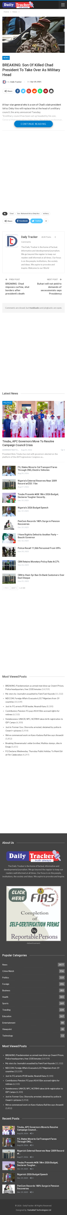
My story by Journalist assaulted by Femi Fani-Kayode (30, 694)
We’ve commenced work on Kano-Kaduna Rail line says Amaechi (34, 735)
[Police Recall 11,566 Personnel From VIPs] (9, 552)
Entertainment (8, 1022)
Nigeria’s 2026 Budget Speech (33, 507)
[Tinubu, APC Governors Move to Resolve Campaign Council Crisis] (33, 419)
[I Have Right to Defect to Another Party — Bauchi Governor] (9, 538)
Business (6, 990)
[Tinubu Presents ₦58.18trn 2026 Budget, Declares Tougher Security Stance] (9, 498)
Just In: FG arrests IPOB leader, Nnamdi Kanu (25, 706)
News (6, 58)
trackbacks (34, 308)
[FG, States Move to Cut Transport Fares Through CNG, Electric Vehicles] (9, 471)
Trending (6, 1010)
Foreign (5, 984)
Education (6, 1016)
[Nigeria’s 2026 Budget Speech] (9, 511)
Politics (7, 403)
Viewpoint (7, 1029)
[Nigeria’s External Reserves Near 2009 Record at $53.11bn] (9, 484)
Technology (7, 1035)
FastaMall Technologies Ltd (39, 1210)
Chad (12, 213)
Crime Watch (8, 971)
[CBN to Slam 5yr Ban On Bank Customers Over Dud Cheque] (9, 579)
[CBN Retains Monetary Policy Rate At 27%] (9, 565)
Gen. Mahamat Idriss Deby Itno (28, 213)
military (46, 213)
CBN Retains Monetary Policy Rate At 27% (38, 561)
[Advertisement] (33, 171)
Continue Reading (33, 124)
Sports (5, 1003)
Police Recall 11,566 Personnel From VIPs (39, 548)
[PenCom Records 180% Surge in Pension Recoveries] (9, 525)
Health (5, 997)
